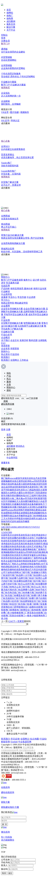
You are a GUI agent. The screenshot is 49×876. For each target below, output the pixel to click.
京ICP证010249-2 (27, 750)
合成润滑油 (8, 487)
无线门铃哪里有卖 (16, 595)
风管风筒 (9, 558)
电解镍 (37, 504)
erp (11, 478)
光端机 (26, 518)
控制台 (4, 35)
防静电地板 (30, 484)
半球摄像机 (10, 501)
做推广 (10, 15)
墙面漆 (4, 498)
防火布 (43, 518)
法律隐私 (42, 340)
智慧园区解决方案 (32, 323)
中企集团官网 (24, 742)
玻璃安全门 (26, 610)
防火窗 (17, 492)
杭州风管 (16, 555)
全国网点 (14, 360)
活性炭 (19, 490)
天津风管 (25, 555)
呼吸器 (19, 518)
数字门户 (5, 43)
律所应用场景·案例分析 (21, 288)
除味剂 (4, 521)
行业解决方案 (7, 332)
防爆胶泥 (12, 490)
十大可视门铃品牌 (31, 575)
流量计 (15, 507)
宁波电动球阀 (12, 572)
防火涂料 (9, 492)
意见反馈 (15, 739)
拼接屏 (24, 487)
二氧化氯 (18, 498)
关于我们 (5, 340)
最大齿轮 (27, 546)
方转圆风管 (6, 555)
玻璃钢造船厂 (31, 549)
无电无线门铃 (14, 592)
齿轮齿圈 (12, 538)
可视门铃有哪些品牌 (17, 581)
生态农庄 (37, 478)
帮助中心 (5, 277)
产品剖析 (5, 288)
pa (33, 481)
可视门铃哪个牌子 (33, 595)
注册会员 (5, 41)
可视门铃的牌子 (37, 592)
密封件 (13, 518)
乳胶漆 (43, 481)
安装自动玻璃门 (37, 612)
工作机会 (24, 360)
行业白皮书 (6, 334)
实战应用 (5, 286)
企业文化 (14, 340)
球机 (29, 481)
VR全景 (5, 112)
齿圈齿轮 (7, 546)
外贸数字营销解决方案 (12, 323)
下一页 (16, 621)
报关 (26, 478)
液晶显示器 (19, 484)
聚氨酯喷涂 (8, 481)
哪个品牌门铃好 (32, 589)
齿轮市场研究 (35, 543)
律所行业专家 (39, 288)
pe (9, 510)
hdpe (12, 510)
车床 (22, 478)
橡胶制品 (33, 501)
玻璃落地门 (15, 610)
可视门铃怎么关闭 (20, 584)
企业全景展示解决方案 (34, 309)
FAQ (3, 343)
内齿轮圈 (20, 538)
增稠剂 (6, 516)
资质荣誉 (5, 346)
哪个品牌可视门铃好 (24, 578)
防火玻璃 (42, 490)
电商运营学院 (7, 303)
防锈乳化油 (34, 518)
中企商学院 (6, 294)
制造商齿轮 (17, 546)
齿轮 (31, 478)
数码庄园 (33, 340)
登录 (3, 38)
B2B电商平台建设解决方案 (31, 326)
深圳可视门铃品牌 (14, 575)
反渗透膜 (23, 513)
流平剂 (4, 490)
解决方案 (11, 27)
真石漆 (17, 481)
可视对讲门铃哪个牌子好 (30, 598)
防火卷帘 (25, 492)
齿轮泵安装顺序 (11, 541)
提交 (10, 873)
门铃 (34, 516)
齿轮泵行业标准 (26, 541)
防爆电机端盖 (14, 569)
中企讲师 (31, 297)
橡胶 (27, 521)
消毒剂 (8, 495)
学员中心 (12, 297)
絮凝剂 (41, 498)
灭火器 (19, 501)
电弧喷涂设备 (27, 504)
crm (14, 478)
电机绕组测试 (7, 566)
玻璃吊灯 (42, 549)
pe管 (25, 498)
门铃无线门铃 (22, 604)
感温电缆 (33, 490)
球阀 (38, 516)
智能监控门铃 (33, 601)
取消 (4, 873)
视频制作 (24, 112)
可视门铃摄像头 (32, 572)
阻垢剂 (22, 521)
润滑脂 (15, 513)
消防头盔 (36, 507)
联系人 (4, 865)
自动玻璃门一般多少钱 (25, 615)
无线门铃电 (8, 587)
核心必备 (5, 141)
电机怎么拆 (17, 564)
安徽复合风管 (35, 555)
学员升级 (21, 297)
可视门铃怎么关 (32, 587)
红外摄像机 (15, 504)
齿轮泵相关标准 (21, 543)
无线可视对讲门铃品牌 (14, 589)
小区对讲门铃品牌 (18, 601)
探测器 (6, 504)
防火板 (11, 498)
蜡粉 (21, 495)
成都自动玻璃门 (37, 607)
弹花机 (24, 481)
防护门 (32, 492)
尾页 (22, 621)
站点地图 (34, 739)
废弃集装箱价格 (17, 561)
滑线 (3, 484)
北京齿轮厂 (30, 538)
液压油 (13, 516)
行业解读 (5, 291)
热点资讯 (5, 354)
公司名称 (5, 859)
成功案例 (11, 21)
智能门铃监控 (9, 604)
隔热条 (22, 507)
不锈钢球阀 (28, 510)
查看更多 (5, 462)
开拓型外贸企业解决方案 (16, 314)
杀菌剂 (26, 501)
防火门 (26, 490)
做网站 (10, 13)
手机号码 (5, 862)
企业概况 (5, 337)
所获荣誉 (14, 348)
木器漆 (30, 487)
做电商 (10, 18)
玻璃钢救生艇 (18, 549)
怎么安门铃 (19, 587)
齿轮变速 (36, 535)
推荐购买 (5, 87)
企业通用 (5, 306)
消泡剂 (37, 481)
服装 (3, 492)
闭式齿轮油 (13, 521)
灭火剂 (6, 518)
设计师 (36, 280)
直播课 (4, 297)
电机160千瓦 (42, 564)
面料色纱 (38, 558)
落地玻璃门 (37, 610)
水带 (18, 516)
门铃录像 (25, 592)
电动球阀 (18, 510)
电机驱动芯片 (27, 569)
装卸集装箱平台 (32, 561)
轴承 (7, 478)
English (14, 742)
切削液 (17, 487)
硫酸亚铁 (7, 507)
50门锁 (22, 572)
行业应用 (5, 320)
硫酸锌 (39, 513)
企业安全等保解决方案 (12, 309)
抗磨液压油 (38, 510)
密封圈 (15, 495)
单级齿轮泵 (8, 543)
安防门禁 (38, 487)
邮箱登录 (5, 742)
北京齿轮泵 (15, 535)
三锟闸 (32, 495)
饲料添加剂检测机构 (38, 552)
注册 (8, 429)
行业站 (43, 739)
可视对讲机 (41, 495)
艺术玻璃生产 (38, 546)
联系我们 (5, 357)
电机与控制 (34, 566)
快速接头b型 (22, 552)
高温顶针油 (19, 558)
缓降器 (8, 513)
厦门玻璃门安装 (37, 604)
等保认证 (15, 120)
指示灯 (26, 495)
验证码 (4, 869)
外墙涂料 (9, 484)
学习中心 (5, 300)
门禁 (44, 487)
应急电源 (31, 513)
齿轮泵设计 (26, 535)
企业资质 (5, 348)
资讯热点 (20, 446)
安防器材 (40, 492)
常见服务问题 (12, 283)
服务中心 (27, 280)
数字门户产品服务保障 (12, 280)
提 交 (4, 824)
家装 (18, 478)
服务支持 (11, 24)
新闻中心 (5, 351)
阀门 (3, 478)
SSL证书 (5, 120)
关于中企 (11, 30)
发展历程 (24, 340)
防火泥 (28, 507)
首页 (9, 10)
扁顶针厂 (29, 558)
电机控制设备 (29, 564)
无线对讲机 (32, 498)
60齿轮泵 (5, 535)
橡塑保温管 (26, 516)
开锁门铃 (31, 581)
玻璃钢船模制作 (8, 552)
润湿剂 (39, 484)
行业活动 (14, 354)
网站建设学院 (21, 303)
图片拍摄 (14, 112)
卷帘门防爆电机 (21, 566)
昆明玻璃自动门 (21, 607)
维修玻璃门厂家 (21, 612)
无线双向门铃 (12, 598)
